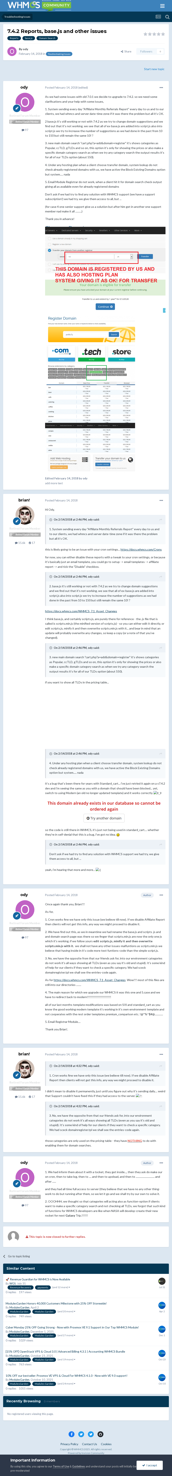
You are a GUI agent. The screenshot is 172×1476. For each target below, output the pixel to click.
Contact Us (89, 1444)
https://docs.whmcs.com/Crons (141, 549)
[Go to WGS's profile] (161, 1281)
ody (25, 49)
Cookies (106, 1444)
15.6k (21, 542)
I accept (151, 1465)
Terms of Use (61, 1466)
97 (26, 130)
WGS (12, 1283)
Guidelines (78, 1466)
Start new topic (154, 69)
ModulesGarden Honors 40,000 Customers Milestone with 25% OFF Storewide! (56, 1303)
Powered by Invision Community (86, 1453)
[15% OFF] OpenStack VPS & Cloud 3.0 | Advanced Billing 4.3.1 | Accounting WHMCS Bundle (65, 1351)
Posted (61, 87)
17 (33, 542)
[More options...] (161, 87)
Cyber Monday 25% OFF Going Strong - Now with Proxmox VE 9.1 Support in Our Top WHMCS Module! (72, 1327)
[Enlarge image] (105, 811)
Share (127, 51)
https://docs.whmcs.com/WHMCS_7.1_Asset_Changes (81, 611)
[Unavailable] (105, 268)
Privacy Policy (69, 1444)
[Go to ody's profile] (12, 51)
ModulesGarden (19, 1307)
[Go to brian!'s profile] (25, 515)
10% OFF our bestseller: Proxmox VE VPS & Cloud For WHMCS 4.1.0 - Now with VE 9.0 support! (67, 1375)
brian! (24, 500)
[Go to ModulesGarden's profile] (161, 1305)
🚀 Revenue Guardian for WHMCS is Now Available (38, 1279)
